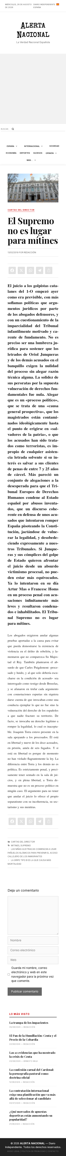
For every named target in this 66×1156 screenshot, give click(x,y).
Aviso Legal (13, 1151)
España (10, 146)
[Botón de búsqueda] (13, 129)
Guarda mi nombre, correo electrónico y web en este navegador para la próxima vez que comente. (32, 974)
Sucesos (37, 153)
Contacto (53, 1151)
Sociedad (54, 146)
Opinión (50, 153)
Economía (11, 153)
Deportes (25, 153)
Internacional (32, 146)
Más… (30, 160)
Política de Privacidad (33, 1151)
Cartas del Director (23, 841)
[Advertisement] (33, 88)
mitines (15, 845)
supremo (25, 845)
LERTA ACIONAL (33, 31)
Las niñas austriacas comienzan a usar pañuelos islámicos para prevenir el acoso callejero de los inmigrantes (33, 853)
